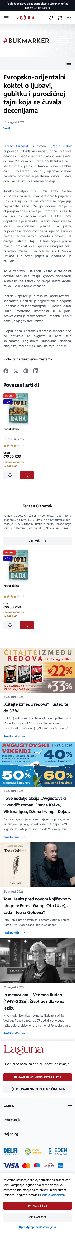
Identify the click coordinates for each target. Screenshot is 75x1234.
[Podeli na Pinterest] (25, 370)
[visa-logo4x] (11, 1165)
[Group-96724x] (49, 1165)
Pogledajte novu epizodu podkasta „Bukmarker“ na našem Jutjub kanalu (37, 6)
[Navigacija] (37, 63)
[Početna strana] (25, 18)
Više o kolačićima (53, 1195)
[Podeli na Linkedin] (35, 370)
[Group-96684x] (58, 1151)
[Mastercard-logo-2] (26, 1165)
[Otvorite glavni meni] (6, 18)
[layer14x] (60, 1165)
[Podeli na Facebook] (5, 370)
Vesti (6, 128)
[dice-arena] (33, 1151)
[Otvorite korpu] (60, 17)
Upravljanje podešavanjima (37, 1227)
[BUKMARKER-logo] (26, 40)
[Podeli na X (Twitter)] (15, 370)
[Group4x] (37, 1165)
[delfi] (10, 1151)
